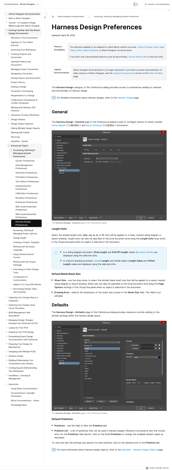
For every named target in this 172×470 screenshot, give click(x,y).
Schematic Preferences (26, 173)
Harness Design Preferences (23, 223)
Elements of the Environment (24, 37)
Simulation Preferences (26, 198)
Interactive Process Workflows (25, 115)
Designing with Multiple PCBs (22, 351)
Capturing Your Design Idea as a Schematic (23, 299)
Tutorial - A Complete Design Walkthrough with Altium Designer (24, 24)
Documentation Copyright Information (23, 394)
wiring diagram (59, 125)
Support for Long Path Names (27, 284)
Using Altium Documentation (24, 388)
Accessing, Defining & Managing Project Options (25, 232)
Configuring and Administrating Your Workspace (23, 369)
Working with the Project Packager (24, 263)
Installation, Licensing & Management (19, 377)
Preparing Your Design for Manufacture (20, 345)
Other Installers (156, 73)
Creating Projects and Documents (21, 56)
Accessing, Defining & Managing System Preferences (116, 16)
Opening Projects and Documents (21, 63)
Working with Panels (20, 132)
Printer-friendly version (159, 468)
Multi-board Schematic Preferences (26, 208)
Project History (18, 82)
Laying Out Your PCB (18, 327)
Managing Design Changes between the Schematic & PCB (23, 322)
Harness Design (125, 97)
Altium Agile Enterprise (87, 50)
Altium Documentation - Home (25, 400)
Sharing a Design (18, 86)
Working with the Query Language (24, 248)
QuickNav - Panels (19, 141)
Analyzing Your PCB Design (21, 332)
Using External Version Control (23, 256)
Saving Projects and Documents (25, 78)
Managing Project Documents (24, 69)
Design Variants (18, 119)
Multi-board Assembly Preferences (25, 216)
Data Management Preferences (24, 167)
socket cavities (146, 252)
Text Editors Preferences (27, 181)
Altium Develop (145, 47)
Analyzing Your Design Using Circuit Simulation (22, 307)
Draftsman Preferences (26, 202)
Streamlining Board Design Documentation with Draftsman (23, 338)
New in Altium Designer (19, 18)
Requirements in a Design (23, 95)
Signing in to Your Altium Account (22, 44)
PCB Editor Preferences (26, 177)
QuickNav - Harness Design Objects (139, 449)
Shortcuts (15, 137)
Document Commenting (22, 91)
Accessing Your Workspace (23, 49)
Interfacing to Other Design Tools (26, 271)
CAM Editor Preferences (26, 193)
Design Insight (19, 238)
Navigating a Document (22, 73)
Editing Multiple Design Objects (25, 128)
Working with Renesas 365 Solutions (23, 109)
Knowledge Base (19, 405)
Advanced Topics (19, 146)
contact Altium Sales (137, 56)
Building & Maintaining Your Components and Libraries (21, 362)
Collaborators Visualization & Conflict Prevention (24, 101)
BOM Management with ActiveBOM (19, 314)
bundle (97, 260)
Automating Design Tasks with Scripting (25, 290)
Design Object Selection (22, 124)
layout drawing (93, 125)
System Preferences (25, 161)
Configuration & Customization (20, 278)
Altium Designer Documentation (71, 16)
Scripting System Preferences (23, 187)
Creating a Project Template (26, 242)
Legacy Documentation (124, 73)
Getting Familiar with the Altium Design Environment (24, 32)
